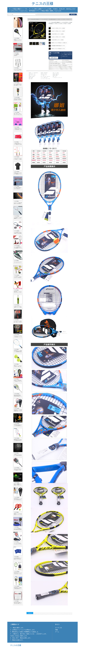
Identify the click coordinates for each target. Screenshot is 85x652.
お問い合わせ (73, 14)
